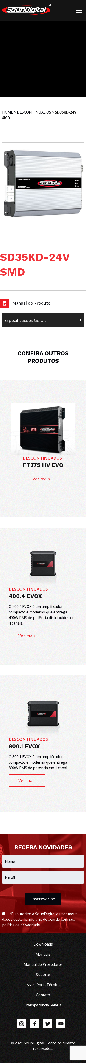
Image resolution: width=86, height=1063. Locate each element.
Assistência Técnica (43, 984)
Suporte (43, 974)
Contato (43, 994)
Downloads (43, 944)
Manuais (43, 954)
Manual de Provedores (43, 964)
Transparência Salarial (43, 1005)
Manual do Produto (31, 303)
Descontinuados (34, 112)
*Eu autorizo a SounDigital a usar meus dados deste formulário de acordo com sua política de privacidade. (39, 919)
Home (7, 112)
